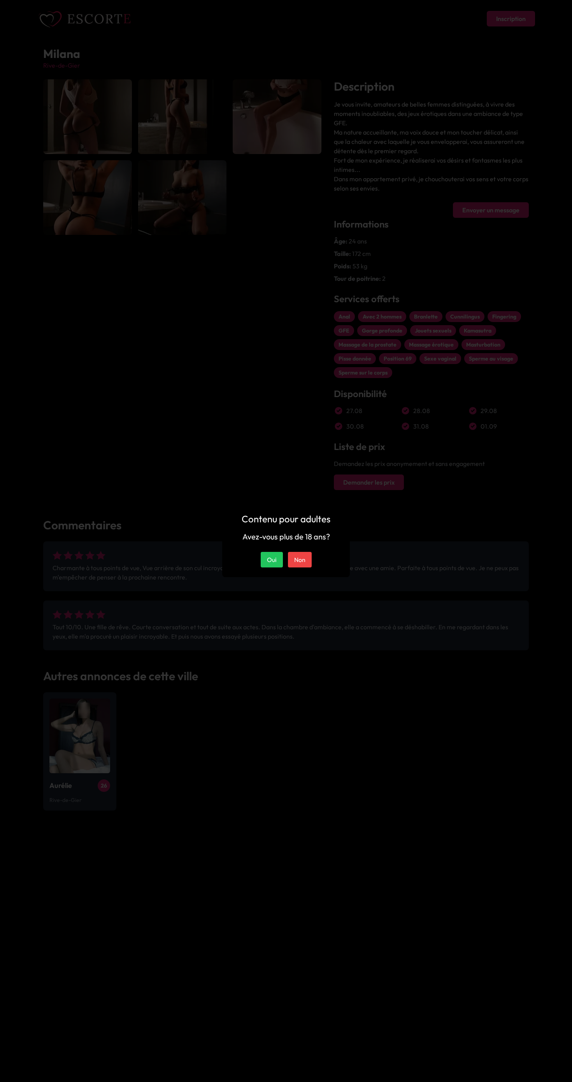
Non (299, 560)
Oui (272, 560)
